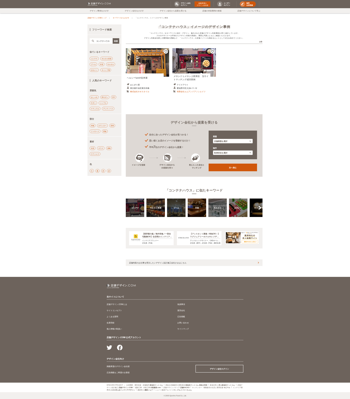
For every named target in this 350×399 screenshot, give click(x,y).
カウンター (102, 125)
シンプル (103, 103)
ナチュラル (95, 108)
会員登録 (110, 322)
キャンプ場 (106, 70)
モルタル (110, 64)
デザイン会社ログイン (219, 368)
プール (93, 64)
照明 (112, 125)
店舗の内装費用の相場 (211, 10)
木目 (92, 148)
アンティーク (108, 108)
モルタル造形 (106, 58)
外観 (92, 125)
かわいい (94, 70)
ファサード (95, 131)
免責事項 (181, 304)
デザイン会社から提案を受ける (173, 10)
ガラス (100, 148)
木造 (101, 64)
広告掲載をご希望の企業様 (118, 372)
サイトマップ (183, 328)
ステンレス (95, 154)
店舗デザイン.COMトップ (97, 18)
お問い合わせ (183, 322)
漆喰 (109, 148)
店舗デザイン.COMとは (117, 304)
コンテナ (94, 58)
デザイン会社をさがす (134, 10)
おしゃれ (94, 97)
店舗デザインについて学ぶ (248, 10)
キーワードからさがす (121, 18)
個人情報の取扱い (114, 328)
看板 (105, 131)
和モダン (105, 97)
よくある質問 (112, 316)
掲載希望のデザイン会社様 (202, 4)
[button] (259, 208)
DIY (113, 97)
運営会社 (181, 310)
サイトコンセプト (114, 310)
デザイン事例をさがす (99, 10)
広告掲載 (181, 316)
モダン (93, 103)
